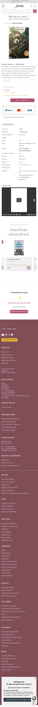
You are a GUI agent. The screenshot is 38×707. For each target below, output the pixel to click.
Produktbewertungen (8, 430)
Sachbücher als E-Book (9, 596)
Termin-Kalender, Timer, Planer (11, 637)
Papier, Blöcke (6, 537)
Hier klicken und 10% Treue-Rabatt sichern (19, 700)
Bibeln (3, 550)
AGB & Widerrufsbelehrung (10, 419)
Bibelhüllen (5, 559)
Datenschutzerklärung (8, 421)
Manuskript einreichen (8, 360)
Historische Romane (8, 482)
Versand (12, 92)
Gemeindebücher (7, 575)
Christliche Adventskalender (10, 643)
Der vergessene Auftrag (13, 259)
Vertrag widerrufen (9, 339)
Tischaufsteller (6, 640)
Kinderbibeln (5, 556)
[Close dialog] (35, 678)
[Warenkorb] (35, 6)
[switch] (34, 704)
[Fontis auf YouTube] (2, 334)
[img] (4, 23)
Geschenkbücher (7, 620)
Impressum (5, 363)
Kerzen (3, 614)
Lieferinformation (7, 463)
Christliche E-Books (7, 587)
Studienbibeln (6, 553)
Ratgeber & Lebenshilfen (9, 487)
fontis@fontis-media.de (9, 450)
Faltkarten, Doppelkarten (9, 526)
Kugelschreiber (6, 535)
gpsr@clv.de (22, 179)
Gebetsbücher (6, 570)
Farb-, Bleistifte (6, 532)
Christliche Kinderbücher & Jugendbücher (15, 493)
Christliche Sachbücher (9, 564)
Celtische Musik (6, 670)
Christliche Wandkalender (9, 632)
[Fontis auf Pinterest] (12, 334)
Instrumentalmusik (7, 664)
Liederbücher (5, 573)
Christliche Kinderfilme (9, 512)
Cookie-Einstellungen (8, 427)
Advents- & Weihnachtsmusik (11, 667)
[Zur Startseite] (3, 326)
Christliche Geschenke (8, 606)
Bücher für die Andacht (9, 567)
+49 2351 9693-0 (24, 0)
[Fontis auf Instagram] (6, 334)
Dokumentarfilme (7, 506)
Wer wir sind (5, 352)
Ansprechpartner (6, 355)
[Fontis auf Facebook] (9, 334)
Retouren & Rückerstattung (10, 465)
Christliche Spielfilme (8, 503)
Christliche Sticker (7, 540)
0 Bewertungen (17, 23)
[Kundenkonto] (31, 6)
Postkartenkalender (7, 634)
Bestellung (4, 460)
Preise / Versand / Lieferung (10, 424)
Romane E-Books (7, 590)
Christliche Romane (7, 479)
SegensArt (4, 529)
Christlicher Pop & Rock (9, 658)
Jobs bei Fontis (6, 407)
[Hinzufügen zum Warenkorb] (29, 267)
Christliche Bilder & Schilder (10, 617)
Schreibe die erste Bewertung (19, 311)
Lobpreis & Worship (8, 656)
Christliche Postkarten (8, 523)
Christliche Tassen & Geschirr (11, 608)
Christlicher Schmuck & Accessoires (13, 611)
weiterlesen (7, 81)
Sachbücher (5, 485)
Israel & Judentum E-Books (10, 593)
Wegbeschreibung (7, 357)
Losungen (4, 646)
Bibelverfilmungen (7, 509)
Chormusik (5, 661)
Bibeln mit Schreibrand (9, 561)
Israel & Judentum (7, 490)
